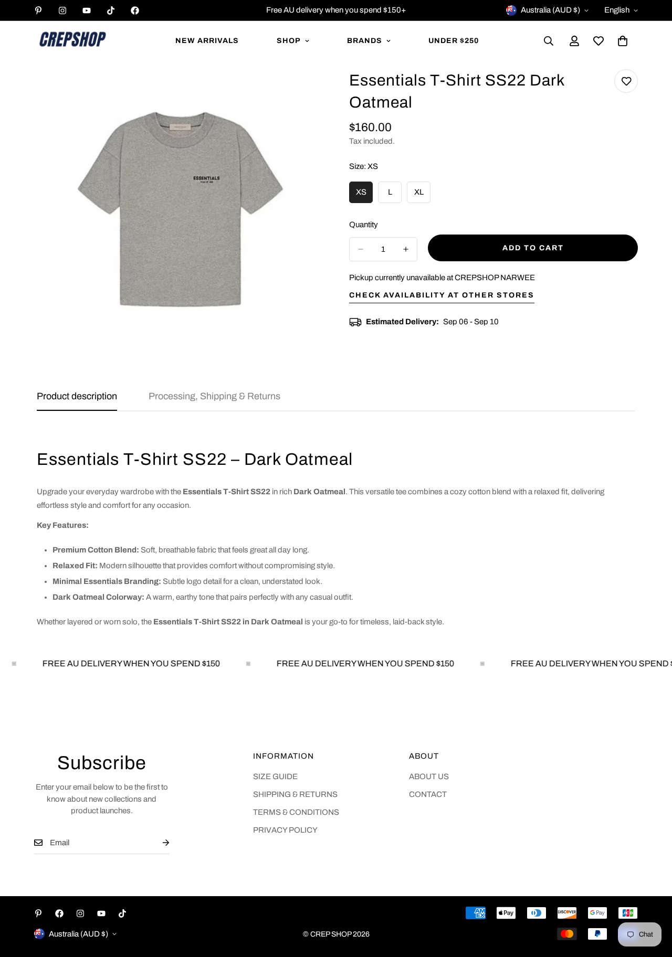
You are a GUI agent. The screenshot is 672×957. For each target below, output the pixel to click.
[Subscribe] (157, 843)
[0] (623, 41)
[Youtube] (86, 10)
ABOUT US (429, 776)
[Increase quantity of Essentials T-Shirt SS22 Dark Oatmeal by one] (406, 249)
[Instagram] (62, 10)
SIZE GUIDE (275, 776)
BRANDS (364, 41)
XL (422, 196)
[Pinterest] (38, 10)
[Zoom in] (303, 91)
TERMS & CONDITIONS (296, 812)
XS (364, 196)
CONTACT (428, 794)
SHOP (289, 41)
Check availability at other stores (441, 295)
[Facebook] (135, 10)
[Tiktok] (111, 10)
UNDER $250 (453, 41)
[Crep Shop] (72, 41)
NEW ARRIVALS (207, 41)
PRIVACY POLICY (285, 830)
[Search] (548, 40)
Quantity (363, 224)
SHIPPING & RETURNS (295, 794)
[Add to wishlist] (626, 81)
